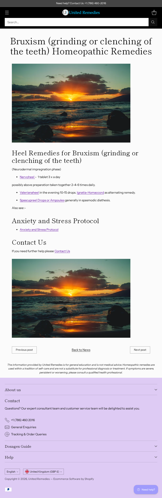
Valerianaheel (29, 192)
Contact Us (62, 251)
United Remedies (39, 478)
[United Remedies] (81, 12)
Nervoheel (27, 177)
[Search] (153, 22)
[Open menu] (7, 12)
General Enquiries (23, 427)
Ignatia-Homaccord (90, 192)
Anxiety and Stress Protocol (39, 229)
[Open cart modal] (154, 12)
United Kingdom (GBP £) (44, 471)
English (11, 471)
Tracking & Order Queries (28, 434)
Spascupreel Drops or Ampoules (42, 200)
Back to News (81, 350)
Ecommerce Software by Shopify (73, 478)
